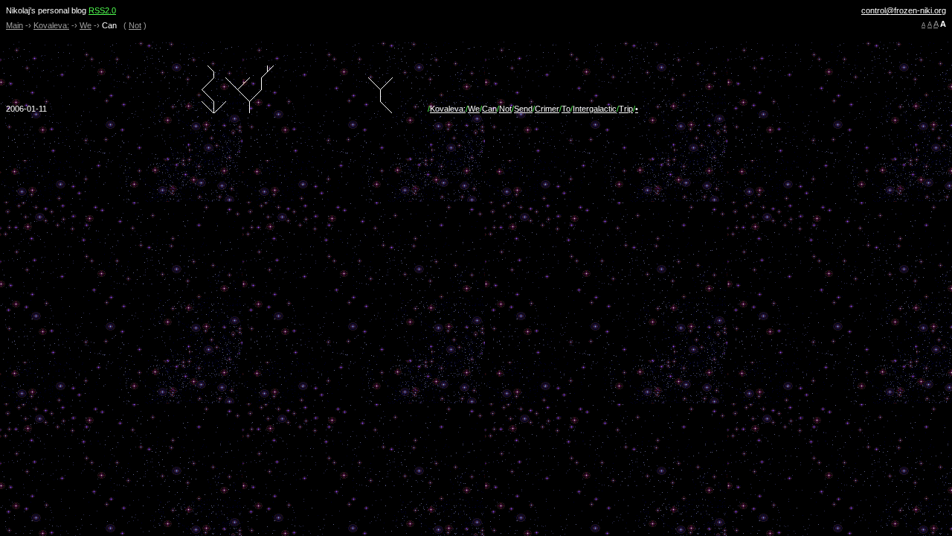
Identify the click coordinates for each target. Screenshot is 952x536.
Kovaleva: (51, 25)
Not (135, 25)
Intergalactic (595, 108)
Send (523, 108)
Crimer (547, 108)
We (85, 25)
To (566, 108)
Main (14, 25)
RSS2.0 (102, 10)
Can (489, 108)
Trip (626, 108)
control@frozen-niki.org (903, 10)
